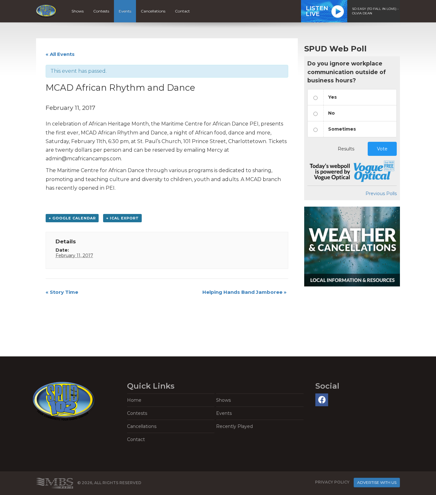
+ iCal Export (122, 218)
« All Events (60, 54)
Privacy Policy (332, 482)
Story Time (62, 292)
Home (134, 400)
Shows (77, 11)
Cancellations (153, 11)
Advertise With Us (376, 482)
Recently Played (234, 426)
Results (346, 149)
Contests (101, 11)
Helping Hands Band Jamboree (244, 292)
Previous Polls (381, 193)
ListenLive (317, 11)
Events (125, 11)
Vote (382, 149)
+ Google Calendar (72, 218)
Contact (182, 11)
